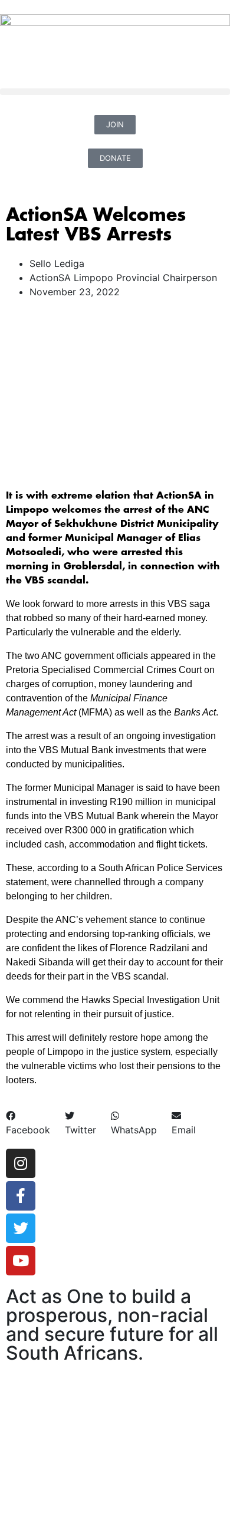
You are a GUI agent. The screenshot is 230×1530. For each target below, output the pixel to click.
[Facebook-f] (20, 1196)
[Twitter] (20, 1228)
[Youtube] (20, 1260)
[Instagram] (20, 1163)
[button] (115, 91)
